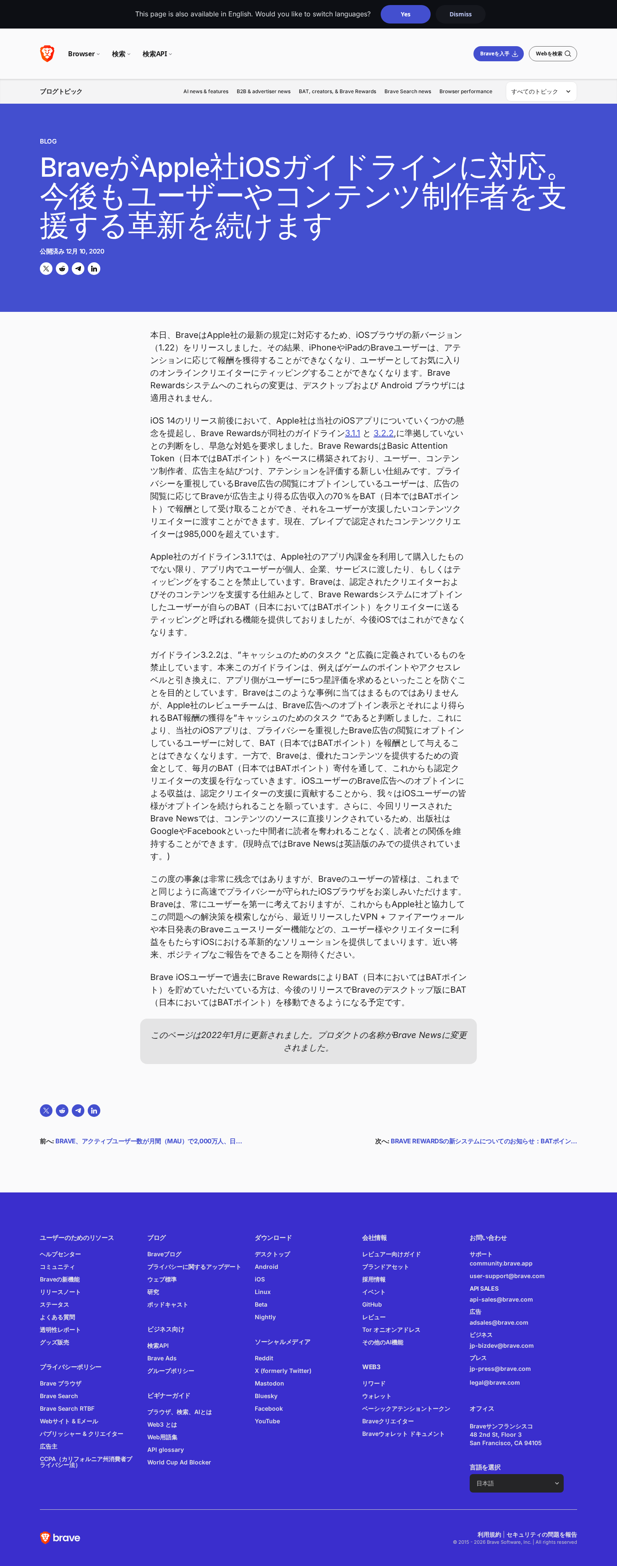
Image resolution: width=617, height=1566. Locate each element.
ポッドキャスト (167, 1304)
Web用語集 (162, 1437)
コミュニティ (57, 1266)
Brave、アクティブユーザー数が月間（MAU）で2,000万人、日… (148, 1141)
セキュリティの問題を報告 (542, 1534)
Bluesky (266, 1395)
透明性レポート (60, 1329)
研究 (153, 1291)
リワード (374, 1383)
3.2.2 (384, 433)
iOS (260, 1279)
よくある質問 (57, 1316)
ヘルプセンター (60, 1254)
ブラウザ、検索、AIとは (179, 1411)
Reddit (264, 1358)
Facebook (269, 1408)
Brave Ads (162, 1358)
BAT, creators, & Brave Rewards (337, 91)
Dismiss (461, 14)
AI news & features (205, 91)
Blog (48, 141)
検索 (118, 53)
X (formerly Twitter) (283, 1370)
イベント (374, 1291)
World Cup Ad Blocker (179, 1462)
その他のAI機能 (382, 1342)
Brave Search (59, 1395)
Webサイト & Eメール (69, 1421)
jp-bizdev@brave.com (502, 1345)
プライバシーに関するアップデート (194, 1266)
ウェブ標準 (162, 1279)
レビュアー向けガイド (391, 1254)
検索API (155, 53)
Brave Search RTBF (67, 1408)
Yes (405, 14)
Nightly (265, 1316)
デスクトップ (272, 1254)
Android (266, 1266)
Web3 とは (162, 1424)
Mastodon (269, 1383)
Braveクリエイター (388, 1421)
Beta (261, 1304)
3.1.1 (352, 433)
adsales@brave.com (512, 1322)
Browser (81, 53)
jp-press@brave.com (500, 1368)
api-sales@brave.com (501, 1299)
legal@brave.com (495, 1382)
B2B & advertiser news (263, 91)
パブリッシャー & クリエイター (81, 1433)
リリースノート (60, 1291)
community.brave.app (501, 1263)
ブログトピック (61, 91)
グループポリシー (170, 1370)
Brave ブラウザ (60, 1383)
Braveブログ (164, 1254)
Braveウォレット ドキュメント (403, 1433)
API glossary (165, 1449)
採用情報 (374, 1279)
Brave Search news (407, 91)
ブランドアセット (385, 1266)
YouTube (267, 1421)
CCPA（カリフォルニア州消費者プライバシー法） (86, 1461)
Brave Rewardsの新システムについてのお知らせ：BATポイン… (484, 1141)
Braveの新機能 (60, 1279)
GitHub (372, 1304)
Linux (263, 1291)
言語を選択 (485, 1467)
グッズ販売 (54, 1342)
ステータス (54, 1304)
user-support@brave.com (507, 1275)
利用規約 (489, 1534)
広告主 (49, 1446)
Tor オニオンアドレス (391, 1329)
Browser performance (465, 91)
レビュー (374, 1316)
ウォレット (377, 1395)
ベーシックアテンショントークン (406, 1408)
